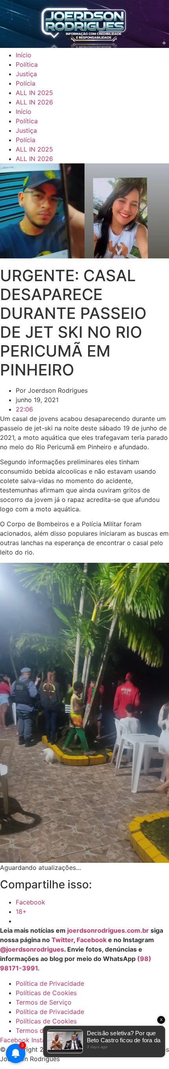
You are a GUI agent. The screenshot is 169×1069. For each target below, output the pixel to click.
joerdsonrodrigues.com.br (107, 930)
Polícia (25, 83)
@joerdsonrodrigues (32, 949)
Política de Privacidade (50, 983)
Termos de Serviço (44, 1002)
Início (23, 55)
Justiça (26, 74)
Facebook (92, 940)
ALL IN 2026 (34, 102)
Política (27, 64)
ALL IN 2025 (34, 93)
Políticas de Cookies (46, 993)
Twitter (62, 940)
